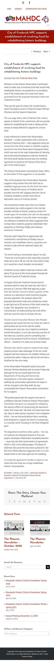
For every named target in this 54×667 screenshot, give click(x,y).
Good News (25, 475)
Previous (37, 51)
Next (45, 51)
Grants (32, 475)
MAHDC (9, 473)
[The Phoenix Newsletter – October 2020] (14, 521)
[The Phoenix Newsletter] (40, 521)
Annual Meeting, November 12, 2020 (22, 615)
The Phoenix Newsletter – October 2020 (13, 542)
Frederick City (16, 475)
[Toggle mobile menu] (48, 25)
